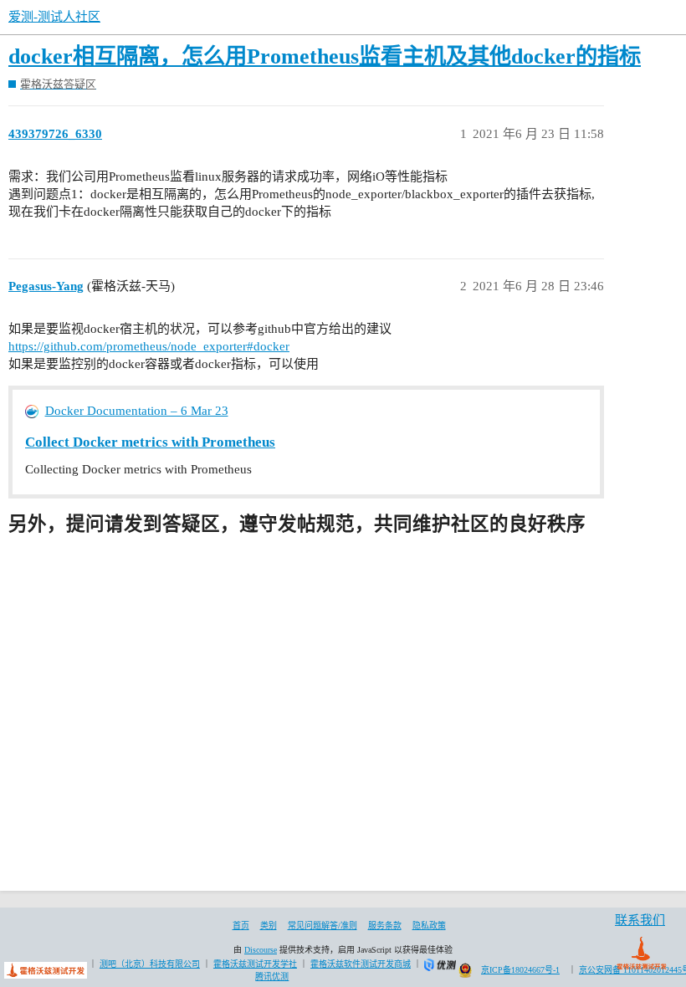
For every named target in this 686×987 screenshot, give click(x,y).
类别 (268, 925)
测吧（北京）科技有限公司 (150, 964)
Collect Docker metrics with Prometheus (150, 442)
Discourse (260, 949)
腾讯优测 (272, 976)
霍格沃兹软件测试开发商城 (360, 964)
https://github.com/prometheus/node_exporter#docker (148, 346)
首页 (241, 925)
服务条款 (385, 925)
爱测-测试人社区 (54, 16)
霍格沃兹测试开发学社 (255, 964)
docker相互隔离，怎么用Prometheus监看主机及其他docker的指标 (324, 56)
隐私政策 (429, 925)
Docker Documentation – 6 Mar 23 (136, 410)
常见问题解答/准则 (322, 925)
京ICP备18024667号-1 (520, 969)
